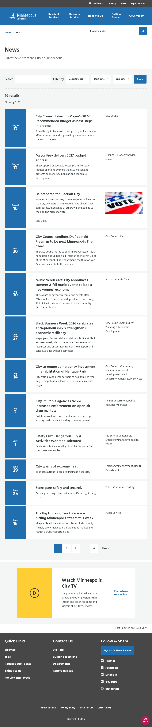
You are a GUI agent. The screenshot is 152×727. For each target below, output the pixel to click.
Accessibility (104, 708)
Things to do (13, 671)
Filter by (58, 79)
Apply (142, 79)
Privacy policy (68, 708)
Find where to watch (121, 593)
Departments (61, 664)
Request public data (18, 664)
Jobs (8, 657)
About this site (48, 708)
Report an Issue (138, 3)
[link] (97, 3)
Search (9, 79)
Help (58, 650)
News (123, 3)
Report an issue (63, 671)
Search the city (98, 31)
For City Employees (17, 678)
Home (8, 32)
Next (104, 548)
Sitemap (112, 3)
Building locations (65, 657)
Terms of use (87, 708)
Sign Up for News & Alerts (117, 651)
